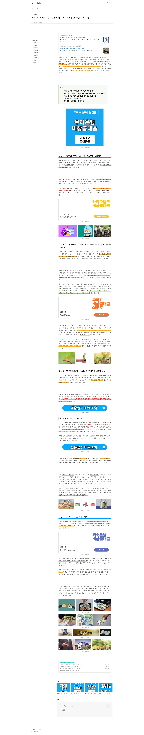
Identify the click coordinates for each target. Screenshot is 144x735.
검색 (108, 3)
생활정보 (34, 62)
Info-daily (36, 3)
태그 (38, 8)
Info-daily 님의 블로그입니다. (66, 706)
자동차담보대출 (35, 57)
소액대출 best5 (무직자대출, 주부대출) (69, 668)
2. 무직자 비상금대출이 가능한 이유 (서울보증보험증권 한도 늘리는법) (83, 93)
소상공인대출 (35, 52)
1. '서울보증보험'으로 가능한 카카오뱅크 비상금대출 (78, 91)
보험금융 (34, 60)
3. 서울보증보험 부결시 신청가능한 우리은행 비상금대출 (79, 96)
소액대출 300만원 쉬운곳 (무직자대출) (69, 666)
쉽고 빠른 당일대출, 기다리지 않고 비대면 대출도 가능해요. (76, 50)
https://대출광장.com (65, 35)
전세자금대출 (35, 50)
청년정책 (34, 42)
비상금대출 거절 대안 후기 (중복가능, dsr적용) (71, 664)
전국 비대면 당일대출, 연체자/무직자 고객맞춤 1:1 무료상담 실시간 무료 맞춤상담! (80, 40)
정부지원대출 (35, 55)
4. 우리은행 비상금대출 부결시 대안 (73, 101)
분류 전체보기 (35, 40)
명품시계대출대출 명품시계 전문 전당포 (72, 48)
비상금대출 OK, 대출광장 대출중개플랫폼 (72, 37)
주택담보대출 (35, 47)
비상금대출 (62, 662)
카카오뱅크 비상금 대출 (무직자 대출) (69, 670)
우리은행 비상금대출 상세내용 (72, 98)
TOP (111, 730)
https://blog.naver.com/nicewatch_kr (69, 46)
